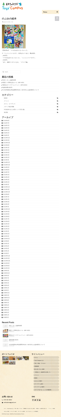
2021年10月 (6, 238)
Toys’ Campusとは (38, 360)
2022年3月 (6, 226)
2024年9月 (6, 167)
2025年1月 (6, 160)
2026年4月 (6, 128)
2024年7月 (6, 172)
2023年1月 (6, 206)
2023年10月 (6, 192)
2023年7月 (6, 197)
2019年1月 (6, 290)
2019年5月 (6, 283)
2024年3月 (6, 179)
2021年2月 (6, 251)
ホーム (36, 357)
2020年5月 (6, 268)
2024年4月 (6, 177)
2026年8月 (6, 120)
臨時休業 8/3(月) (7, 87)
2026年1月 (6, 135)
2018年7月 (6, 302)
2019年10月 (6, 273)
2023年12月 (6, 187)
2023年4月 (6, 201)
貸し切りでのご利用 (39, 369)
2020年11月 (6, 258)
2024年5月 (6, 174)
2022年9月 (6, 214)
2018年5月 (6, 307)
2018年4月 (6, 310)
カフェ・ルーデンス (9, 104)
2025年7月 (6, 147)
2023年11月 (6, 189)
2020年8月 (6, 265)
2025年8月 (6, 145)
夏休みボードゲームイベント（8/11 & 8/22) (15, 85)
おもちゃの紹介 (38, 381)
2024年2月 (6, 182)
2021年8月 (6, 241)
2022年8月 (6, 216)
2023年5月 (6, 199)
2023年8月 (6, 194)
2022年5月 (6, 224)
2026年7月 (6, 123)
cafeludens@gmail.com (9, 402)
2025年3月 (6, 155)
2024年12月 (6, 162)
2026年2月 (6, 133)
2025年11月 (6, 140)
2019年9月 (6, 275)
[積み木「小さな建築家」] (12, 358)
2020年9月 (6, 263)
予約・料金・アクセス (39, 363)
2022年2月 (6, 229)
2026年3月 (6, 130)
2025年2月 (6, 157)
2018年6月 (6, 305)
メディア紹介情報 (9, 106)
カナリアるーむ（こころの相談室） (43, 389)
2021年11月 (6, 236)
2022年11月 (6, 211)
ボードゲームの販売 (39, 387)
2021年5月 (6, 243)
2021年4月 (6, 246)
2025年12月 (6, 137)
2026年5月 (6, 125)
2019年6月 (6, 280)
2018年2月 (6, 315)
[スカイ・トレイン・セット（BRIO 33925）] (18, 358)
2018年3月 (6, 312)
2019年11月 (6, 270)
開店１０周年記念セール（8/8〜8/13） (14, 82)
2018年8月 (6, 300)
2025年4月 (6, 152)
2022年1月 (6, 231)
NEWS (5, 98)
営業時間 (36, 366)
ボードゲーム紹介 (38, 384)
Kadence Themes (21, 413)
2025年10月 (6, 142)
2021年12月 (6, 233)
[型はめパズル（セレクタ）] (5, 363)
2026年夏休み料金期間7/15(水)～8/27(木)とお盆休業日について (21, 90)
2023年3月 (6, 204)
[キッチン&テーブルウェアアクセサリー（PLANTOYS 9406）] (12, 363)
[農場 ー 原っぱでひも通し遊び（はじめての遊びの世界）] (5, 358)
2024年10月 (6, 165)
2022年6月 (6, 221)
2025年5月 (6, 150)
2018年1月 (6, 317)
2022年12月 (6, 209)
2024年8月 (6, 169)
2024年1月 (6, 184)
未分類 (8, 21)
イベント (6, 101)
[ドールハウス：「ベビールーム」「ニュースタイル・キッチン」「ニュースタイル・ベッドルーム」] (25, 358)
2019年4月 (6, 285)
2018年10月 (6, 297)
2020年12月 (6, 256)
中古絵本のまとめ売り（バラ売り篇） (14, 109)
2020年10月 (6, 261)
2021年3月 (6, 248)
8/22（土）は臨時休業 (9, 80)
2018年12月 (6, 293)
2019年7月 (6, 278)
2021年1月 (6, 253)
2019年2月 (6, 288)
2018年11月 (6, 295)
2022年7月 (6, 219)
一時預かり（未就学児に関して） (42, 372)
